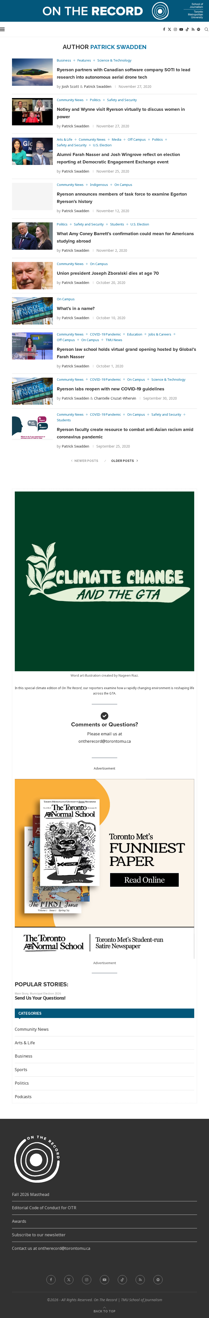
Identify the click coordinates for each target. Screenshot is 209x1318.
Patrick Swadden (97, 86)
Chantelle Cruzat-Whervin (115, 398)
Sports (21, 1069)
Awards (19, 1221)
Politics (22, 1083)
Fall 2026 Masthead (30, 1194)
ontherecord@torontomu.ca (105, 741)
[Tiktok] (187, 29)
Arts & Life (25, 1043)
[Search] (206, 29)
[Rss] (193, 29)
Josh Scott (70, 86)
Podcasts (23, 1096)
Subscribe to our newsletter (39, 1235)
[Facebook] (164, 29)
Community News (32, 1029)
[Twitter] (169, 29)
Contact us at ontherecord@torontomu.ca (51, 1248)
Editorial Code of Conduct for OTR (44, 1208)
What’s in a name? (76, 308)
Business (23, 1056)
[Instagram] (175, 29)
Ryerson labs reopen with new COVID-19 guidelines (110, 389)
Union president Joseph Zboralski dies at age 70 (108, 273)
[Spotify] (198, 29)
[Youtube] (181, 29)
